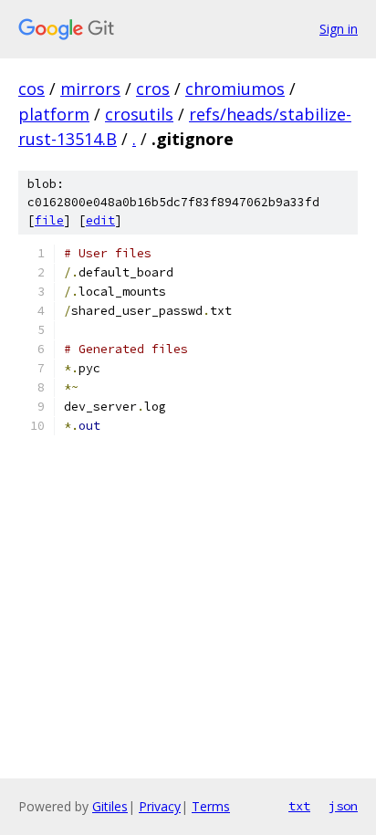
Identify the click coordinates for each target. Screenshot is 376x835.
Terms (211, 806)
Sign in (338, 28)
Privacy (160, 806)
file (49, 220)
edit (100, 220)
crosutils (139, 114)
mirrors (90, 88)
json (343, 806)
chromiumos (235, 88)
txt (299, 806)
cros (153, 88)
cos (31, 88)
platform (53, 114)
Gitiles (110, 806)
